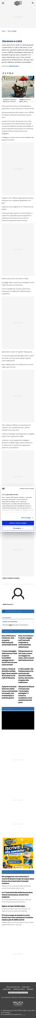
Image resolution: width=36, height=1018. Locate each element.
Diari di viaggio (12, 31)
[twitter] (5, 73)
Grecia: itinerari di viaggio (11, 578)
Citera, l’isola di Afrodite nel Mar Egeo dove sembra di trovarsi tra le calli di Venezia (9, 673)
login (10, 625)
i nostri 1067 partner (12, 497)
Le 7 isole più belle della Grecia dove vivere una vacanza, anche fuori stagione (17, 894)
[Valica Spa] (18, 1004)
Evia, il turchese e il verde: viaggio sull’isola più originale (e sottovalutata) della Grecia (25, 641)
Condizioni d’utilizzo (19, 989)
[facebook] (3, 73)
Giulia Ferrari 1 (14, 66)
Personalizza (17, 528)
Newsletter (30, 989)
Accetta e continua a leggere (18, 523)
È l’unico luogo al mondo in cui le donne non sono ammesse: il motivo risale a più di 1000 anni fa (17, 917)
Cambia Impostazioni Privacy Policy (18, 992)
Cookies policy (7, 989)
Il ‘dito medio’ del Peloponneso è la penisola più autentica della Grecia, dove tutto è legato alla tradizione (25, 675)
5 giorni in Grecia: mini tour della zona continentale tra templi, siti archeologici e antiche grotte (10, 692)
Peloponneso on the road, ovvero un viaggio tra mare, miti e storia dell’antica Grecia (26, 655)
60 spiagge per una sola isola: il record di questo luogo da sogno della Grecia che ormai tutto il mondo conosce (18, 879)
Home (3, 31)
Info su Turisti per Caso (13, 987)
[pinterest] (8, 73)
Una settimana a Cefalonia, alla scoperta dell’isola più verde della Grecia (9, 640)
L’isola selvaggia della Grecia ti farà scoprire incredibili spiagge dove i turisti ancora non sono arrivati (9, 658)
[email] (10, 73)
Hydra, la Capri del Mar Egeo (13, 906)
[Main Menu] (3, 3)
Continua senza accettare (26, 488)
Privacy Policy (26, 987)
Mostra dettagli (26, 517)
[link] (12, 73)
